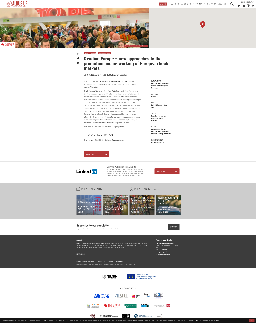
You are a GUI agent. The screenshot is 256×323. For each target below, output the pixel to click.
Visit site (90, 154)
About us (222, 4)
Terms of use (101, 261)
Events (163, 4)
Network (211, 4)
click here (151, 320)
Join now (161, 171)
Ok (251, 320)
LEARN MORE (80, 254)
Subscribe (173, 227)
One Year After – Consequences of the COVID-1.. (141, 200)
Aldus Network (110, 264)
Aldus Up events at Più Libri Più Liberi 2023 (87, 209)
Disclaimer (119, 261)
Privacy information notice (85, 261)
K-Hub (170, 4)
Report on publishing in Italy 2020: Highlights (168, 200)
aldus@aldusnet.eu (165, 254)
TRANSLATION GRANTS (184, 4)
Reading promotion (164, 134)
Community (200, 4)
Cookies (110, 261)
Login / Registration (247, 2)
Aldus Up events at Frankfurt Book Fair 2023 (114, 209)
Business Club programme (114, 140)
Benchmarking (156, 131)
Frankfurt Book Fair (158, 142)
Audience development (159, 129)
